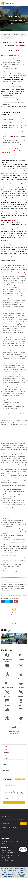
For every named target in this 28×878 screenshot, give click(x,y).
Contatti (11, 841)
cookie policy (16, 876)
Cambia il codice (19, 779)
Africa (23, 34)
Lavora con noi (4, 834)
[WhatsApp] (24, 850)
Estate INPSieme (18, 590)
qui (17, 59)
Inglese (4, 37)
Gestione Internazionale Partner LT (10, 34)
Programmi (4, 841)
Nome (5, 746)
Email (5, 764)
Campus (10, 37)
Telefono (6, 758)
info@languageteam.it (9, 857)
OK (21, 876)
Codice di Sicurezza (8, 783)
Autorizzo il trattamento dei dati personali (14, 797)
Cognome (6, 752)
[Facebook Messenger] (21, 850)
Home (3, 30)
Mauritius (9, 30)
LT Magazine (4, 843)
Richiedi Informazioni (14, 802)
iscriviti (23, 823)
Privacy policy (7, 789)
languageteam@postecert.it (11, 859)
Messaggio (6, 770)
